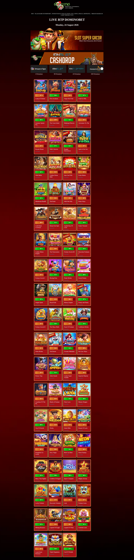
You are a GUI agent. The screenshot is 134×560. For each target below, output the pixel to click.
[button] (101, 68)
